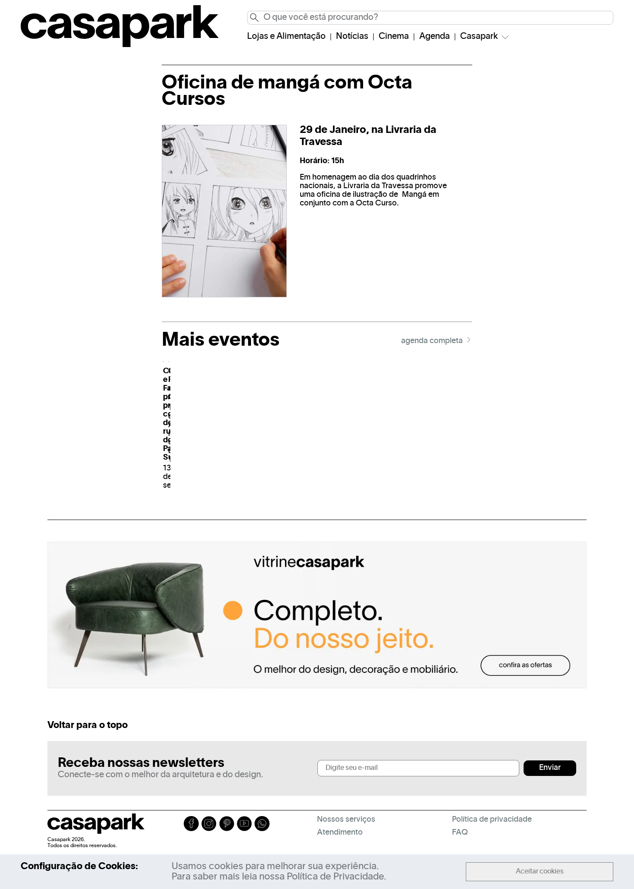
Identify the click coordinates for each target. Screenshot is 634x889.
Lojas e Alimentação (286, 37)
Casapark (479, 37)
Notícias (352, 37)
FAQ (460, 832)
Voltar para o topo (87, 725)
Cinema (394, 37)
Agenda (434, 37)
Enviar (550, 768)
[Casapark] (120, 45)
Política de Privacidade (335, 877)
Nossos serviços (346, 819)
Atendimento (340, 832)
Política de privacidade (492, 819)
